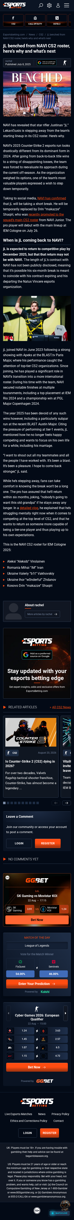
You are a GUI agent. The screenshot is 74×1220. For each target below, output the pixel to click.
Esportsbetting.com (14, 34)
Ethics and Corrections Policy (28, 1120)
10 (37, 803)
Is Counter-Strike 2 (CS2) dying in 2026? (30, 764)
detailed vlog (29, 508)
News (32, 34)
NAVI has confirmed (51, 198)
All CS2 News (61, 707)
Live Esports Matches (18, 1114)
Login (19, 843)
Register (48, 843)
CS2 (41, 34)
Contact (58, 1120)
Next (66, 803)
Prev (56, 803)
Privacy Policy (60, 1114)
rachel (8, 61)
